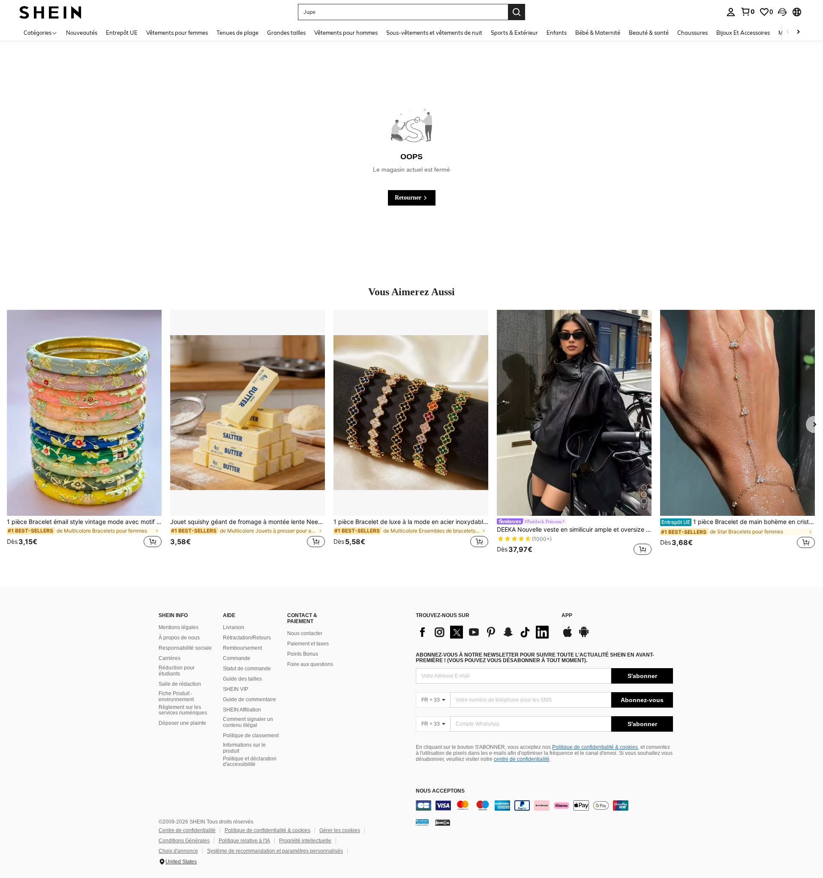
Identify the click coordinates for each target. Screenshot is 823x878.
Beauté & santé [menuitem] (649, 32)
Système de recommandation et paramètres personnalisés (275, 851)
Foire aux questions (310, 664)
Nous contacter (304, 633)
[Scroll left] (788, 32)
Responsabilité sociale (185, 648)
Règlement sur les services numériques (183, 710)
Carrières (169, 658)
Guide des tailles (242, 679)
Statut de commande (247, 669)
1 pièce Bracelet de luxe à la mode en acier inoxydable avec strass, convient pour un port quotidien (410, 521)
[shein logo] (50, 12)
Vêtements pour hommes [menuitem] (346, 32)
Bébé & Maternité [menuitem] (597, 32)
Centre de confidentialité (187, 830)
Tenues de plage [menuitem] (237, 32)
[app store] (568, 636)
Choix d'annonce (178, 851)
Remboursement (242, 648)
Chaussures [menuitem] (692, 32)
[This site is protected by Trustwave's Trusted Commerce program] (422, 822)
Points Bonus (302, 654)
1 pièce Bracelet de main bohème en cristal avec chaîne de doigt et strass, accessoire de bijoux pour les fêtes (738, 521)
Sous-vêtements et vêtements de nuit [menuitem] (434, 32)
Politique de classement (251, 736)
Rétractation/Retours (247, 638)
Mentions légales (178, 627)
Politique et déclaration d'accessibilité (249, 762)
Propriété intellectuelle (305, 841)
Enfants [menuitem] (557, 32)
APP (567, 615)
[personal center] (731, 12)
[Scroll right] (798, 32)
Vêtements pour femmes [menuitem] (177, 32)
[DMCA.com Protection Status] (442, 822)
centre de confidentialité (522, 759)
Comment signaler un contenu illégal (248, 722)
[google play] (584, 636)
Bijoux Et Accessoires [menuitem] (743, 32)
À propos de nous (179, 638)
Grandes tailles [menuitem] (286, 32)
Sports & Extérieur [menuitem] (514, 32)
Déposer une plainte (182, 723)
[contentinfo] (544, 805)
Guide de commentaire (249, 699)
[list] (484, 632)
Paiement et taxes (308, 644)
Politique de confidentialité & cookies (595, 747)
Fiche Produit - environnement (176, 696)
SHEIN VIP (235, 689)
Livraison (233, 627)
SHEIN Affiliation (242, 710)
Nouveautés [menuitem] (81, 32)
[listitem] (84, 434)
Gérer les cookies (339, 830)
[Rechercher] (516, 12)
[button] (782, 12)
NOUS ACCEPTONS (440, 791)
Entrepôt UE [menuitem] (122, 32)
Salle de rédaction (180, 684)
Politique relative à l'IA (244, 841)
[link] (747, 11)
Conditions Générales (184, 841)
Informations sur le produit (244, 748)
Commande (236, 658)
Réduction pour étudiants (177, 671)
